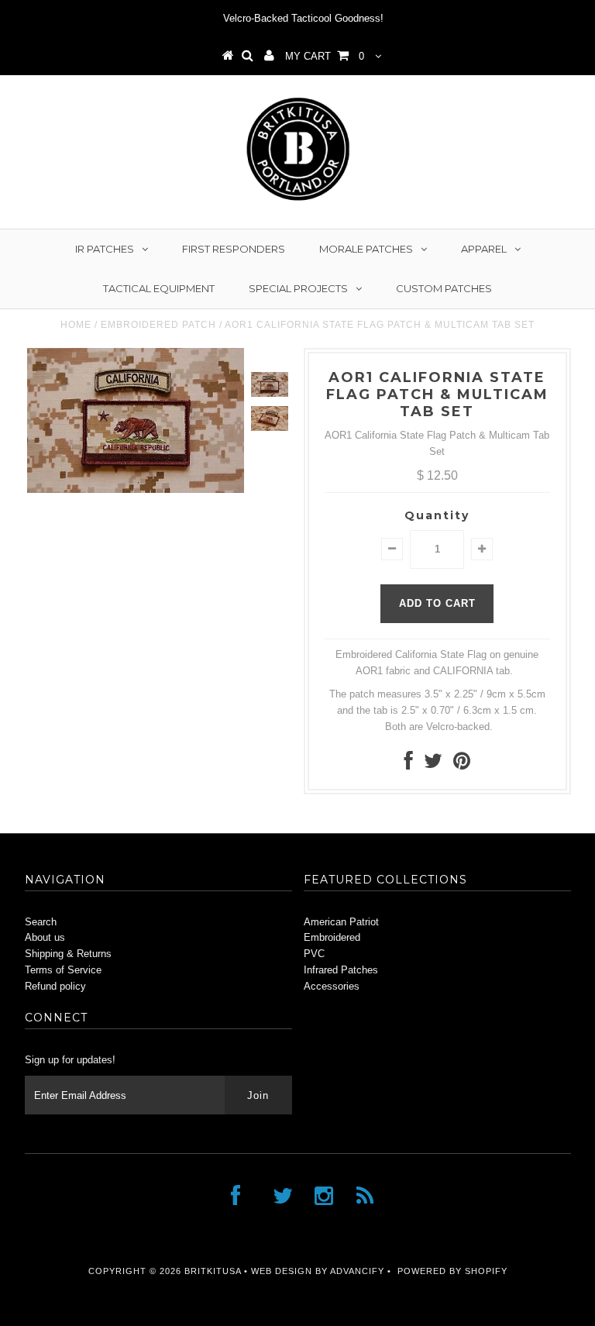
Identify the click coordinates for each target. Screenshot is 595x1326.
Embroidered (332, 937)
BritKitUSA (212, 1271)
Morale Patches (366, 249)
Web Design (281, 1271)
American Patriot (341, 922)
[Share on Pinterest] (461, 764)
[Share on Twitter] (433, 764)
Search (41, 922)
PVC (314, 953)
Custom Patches (444, 288)
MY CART (324, 56)
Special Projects (298, 288)
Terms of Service (63, 970)
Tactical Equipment (159, 288)
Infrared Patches (341, 970)
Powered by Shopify (452, 1271)
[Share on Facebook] (408, 764)
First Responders (233, 249)
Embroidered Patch (158, 324)
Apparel (484, 249)
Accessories (331, 986)
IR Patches (104, 249)
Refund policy (55, 986)
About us (45, 937)
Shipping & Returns (68, 953)
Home (75, 324)
